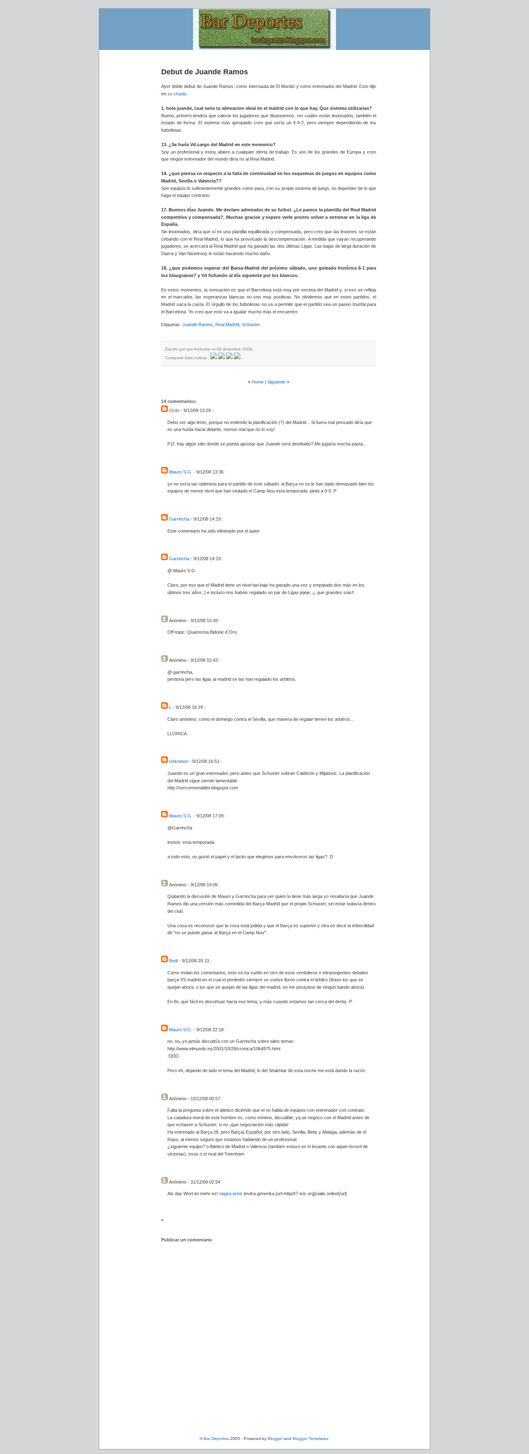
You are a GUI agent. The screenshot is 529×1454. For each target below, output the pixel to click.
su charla (176, 93)
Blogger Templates (310, 1438)
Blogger (275, 1438)
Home (258, 381)
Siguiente (276, 381)
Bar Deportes (216, 1438)
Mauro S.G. (180, 471)
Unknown (178, 761)
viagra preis (231, 1193)
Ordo (174, 410)
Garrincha (179, 518)
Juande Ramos (197, 324)
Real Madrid (227, 324)
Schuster (251, 324)
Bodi (173, 960)
